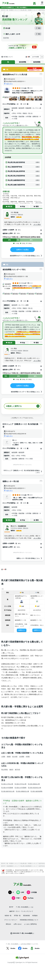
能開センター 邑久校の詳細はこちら (28, 558)
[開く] (41, 104)
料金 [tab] (23, 206)
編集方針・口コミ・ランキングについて (21, 911)
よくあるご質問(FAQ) (30, 924)
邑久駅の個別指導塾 (36, 791)
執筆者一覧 (8, 915)
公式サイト (21, 630)
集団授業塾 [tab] (36, 62)
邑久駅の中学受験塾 (7, 787)
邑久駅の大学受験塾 (20, 787)
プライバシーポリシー (10, 920)
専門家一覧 (17, 915)
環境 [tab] (37, 206)
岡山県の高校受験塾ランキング (29, 866)
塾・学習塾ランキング (13, 10)
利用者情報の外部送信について (29, 920)
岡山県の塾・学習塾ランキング (29, 10)
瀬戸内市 (17, 769)
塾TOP (3, 10)
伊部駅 (28, 756)
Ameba (12, 948)
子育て (18, 898)
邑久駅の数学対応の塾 (7, 791)
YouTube (30, 898)
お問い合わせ (18, 924)
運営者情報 (26, 915)
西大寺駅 (14, 756)
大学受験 (34, 892)
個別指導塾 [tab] (22, 62)
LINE (22, 892)
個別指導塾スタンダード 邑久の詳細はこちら (25, 392)
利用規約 (35, 915)
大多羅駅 (21, 756)
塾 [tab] (8, 62)
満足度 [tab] (10, 206)
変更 (39, 28)
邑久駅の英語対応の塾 (34, 787)
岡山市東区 (4, 769)
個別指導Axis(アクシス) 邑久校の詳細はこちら (25, 256)
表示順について (8, 57)
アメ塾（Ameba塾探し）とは (24, 907)
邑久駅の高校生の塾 (34, 784)
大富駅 (3, 756)
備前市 (11, 769)
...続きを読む (38, 202)
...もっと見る (37, 224)
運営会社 (8, 924)
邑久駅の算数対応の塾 (22, 791)
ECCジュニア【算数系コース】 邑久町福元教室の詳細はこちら (22, 471)
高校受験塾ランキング (13, 866)
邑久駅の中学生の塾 (20, 784)
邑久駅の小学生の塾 (7, 784)
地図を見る (9, 84)
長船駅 (9, 756)
